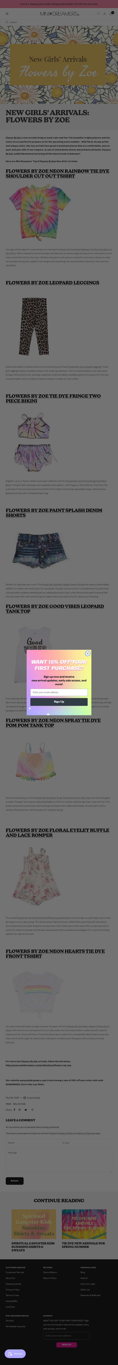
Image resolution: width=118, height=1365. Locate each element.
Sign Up (59, 702)
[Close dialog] (87, 653)
